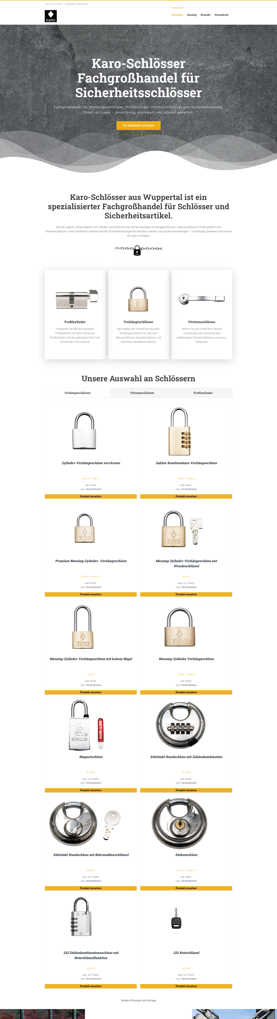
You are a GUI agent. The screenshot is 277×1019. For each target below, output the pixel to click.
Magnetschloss (90, 757)
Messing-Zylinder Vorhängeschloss (186, 659)
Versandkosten (93, 489)
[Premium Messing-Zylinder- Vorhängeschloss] (85, 504)
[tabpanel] (138, 697)
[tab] (77, 393)
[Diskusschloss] (180, 798)
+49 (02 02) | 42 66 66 (54, 4)
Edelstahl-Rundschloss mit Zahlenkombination (186, 757)
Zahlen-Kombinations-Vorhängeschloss (186, 463)
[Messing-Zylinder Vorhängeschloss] (180, 602)
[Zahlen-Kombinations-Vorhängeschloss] (180, 406)
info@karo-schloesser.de (76, 4)
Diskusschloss (186, 855)
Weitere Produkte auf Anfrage (138, 1000)
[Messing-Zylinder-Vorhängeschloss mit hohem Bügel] (85, 602)
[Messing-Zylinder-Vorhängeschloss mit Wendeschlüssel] (180, 504)
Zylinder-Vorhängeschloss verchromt (91, 463)
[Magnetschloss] (85, 700)
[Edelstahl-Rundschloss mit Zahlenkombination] (180, 700)
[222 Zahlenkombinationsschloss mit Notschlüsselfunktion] (85, 896)
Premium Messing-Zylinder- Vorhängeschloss (90, 561)
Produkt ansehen (90, 496)
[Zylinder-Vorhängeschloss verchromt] (85, 406)
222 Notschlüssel (186, 953)
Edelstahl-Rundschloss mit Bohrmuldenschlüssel (90, 855)
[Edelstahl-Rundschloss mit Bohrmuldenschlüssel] (85, 798)
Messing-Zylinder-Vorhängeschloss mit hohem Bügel (91, 659)
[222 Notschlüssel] (180, 896)
